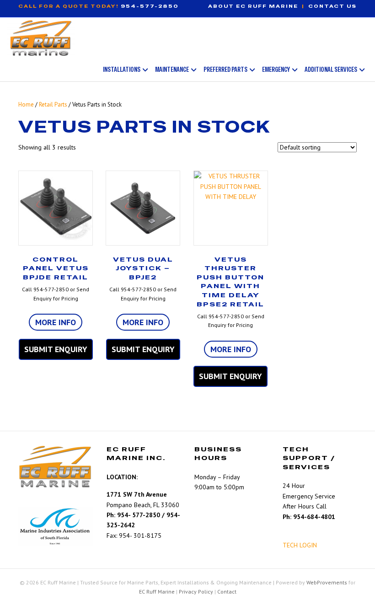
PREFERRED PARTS (225, 69)
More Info (55, 322)
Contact (226, 591)
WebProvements (326, 582)
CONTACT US (332, 6)
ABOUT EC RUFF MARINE (253, 6)
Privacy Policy (196, 591)
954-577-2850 (150, 6)
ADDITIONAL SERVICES (331, 69)
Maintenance (172, 69)
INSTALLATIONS (121, 69)
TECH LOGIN (300, 545)
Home (26, 104)
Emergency (276, 69)
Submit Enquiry (55, 349)
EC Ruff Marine (157, 591)
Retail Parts (53, 104)
